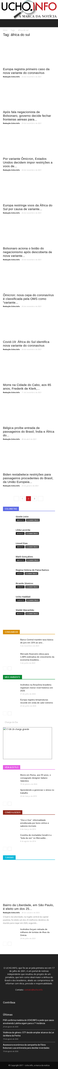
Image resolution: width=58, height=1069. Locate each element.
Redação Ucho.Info (11, 77)
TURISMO (9, 857)
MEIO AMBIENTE (12, 677)
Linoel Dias (22, 543)
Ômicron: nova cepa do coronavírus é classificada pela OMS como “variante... (28, 298)
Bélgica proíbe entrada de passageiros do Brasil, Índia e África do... (28, 431)
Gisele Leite (22, 516)
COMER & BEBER (13, 812)
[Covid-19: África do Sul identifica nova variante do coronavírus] (29, 325)
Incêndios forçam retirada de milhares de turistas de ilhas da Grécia (35, 932)
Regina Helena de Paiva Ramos (32, 570)
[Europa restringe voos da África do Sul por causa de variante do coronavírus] (29, 189)
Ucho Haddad (23, 596)
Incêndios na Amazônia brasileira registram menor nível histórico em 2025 (36, 688)
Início (5, 30)
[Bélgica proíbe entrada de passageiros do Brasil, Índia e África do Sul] (29, 411)
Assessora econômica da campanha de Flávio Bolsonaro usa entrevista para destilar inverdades (26, 1046)
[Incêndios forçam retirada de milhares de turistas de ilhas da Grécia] (10, 933)
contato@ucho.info (33, 989)
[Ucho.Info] (29, 9)
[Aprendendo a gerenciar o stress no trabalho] (10, 793)
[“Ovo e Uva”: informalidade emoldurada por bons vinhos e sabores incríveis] (10, 824)
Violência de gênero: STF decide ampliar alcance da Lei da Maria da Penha (28, 1034)
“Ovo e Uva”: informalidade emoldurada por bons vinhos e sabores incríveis (34, 823)
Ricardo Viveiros (24, 583)
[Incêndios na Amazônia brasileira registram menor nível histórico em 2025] (10, 688)
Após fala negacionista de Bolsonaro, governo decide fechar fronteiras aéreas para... (27, 115)
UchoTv (38, 767)
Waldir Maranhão (25, 610)
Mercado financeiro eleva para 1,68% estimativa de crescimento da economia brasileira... (37, 657)
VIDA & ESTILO (11, 767)
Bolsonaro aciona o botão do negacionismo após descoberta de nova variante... (27, 252)
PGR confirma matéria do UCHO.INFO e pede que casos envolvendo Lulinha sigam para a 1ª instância (28, 1021)
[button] (54, 23)
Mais (29, 767)
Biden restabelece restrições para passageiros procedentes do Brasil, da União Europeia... (28, 478)
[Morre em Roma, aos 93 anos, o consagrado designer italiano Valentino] (10, 778)
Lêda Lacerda (23, 529)
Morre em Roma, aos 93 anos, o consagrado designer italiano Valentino (35, 778)
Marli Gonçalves (24, 556)
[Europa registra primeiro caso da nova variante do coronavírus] (29, 52)
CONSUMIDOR (11, 632)
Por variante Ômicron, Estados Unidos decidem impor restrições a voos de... (27, 162)
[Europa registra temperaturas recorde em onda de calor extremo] (10, 703)
